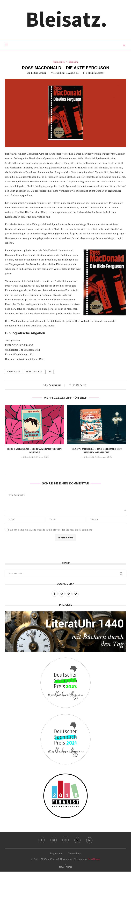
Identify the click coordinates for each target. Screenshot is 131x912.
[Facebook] (42, 840)
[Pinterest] (65, 840)
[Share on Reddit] (77, 385)
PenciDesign (94, 859)
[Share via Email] (85, 385)
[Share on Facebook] (70, 385)
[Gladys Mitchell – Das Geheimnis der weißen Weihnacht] (96, 424)
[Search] (124, 45)
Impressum (56, 853)
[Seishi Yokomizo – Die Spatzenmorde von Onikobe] (34, 424)
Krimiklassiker (34, 372)
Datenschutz (74, 853)
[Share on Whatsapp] (81, 385)
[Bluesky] (77, 840)
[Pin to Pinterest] (73, 385)
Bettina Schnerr (38, 73)
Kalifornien (13, 372)
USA (50, 372)
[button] (65, 464)
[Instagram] (53, 840)
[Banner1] (65, 631)
